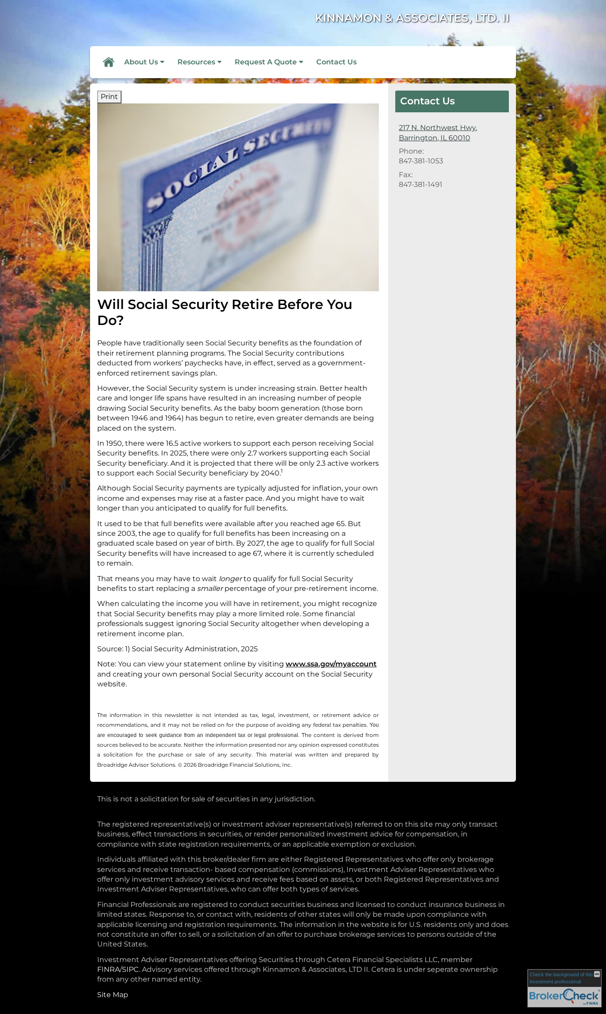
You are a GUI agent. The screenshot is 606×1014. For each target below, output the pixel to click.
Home (108, 62)
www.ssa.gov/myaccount (331, 664)
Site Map (112, 994)
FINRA (108, 969)
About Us (141, 62)
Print (109, 96)
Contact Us (336, 62)
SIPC (130, 969)
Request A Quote (266, 62)
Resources (196, 62)
